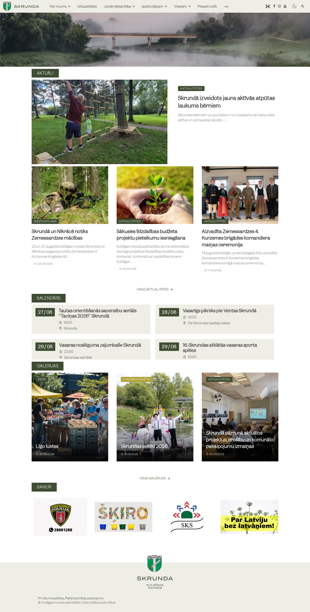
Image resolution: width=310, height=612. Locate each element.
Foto (42, 379)
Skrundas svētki (136, 379)
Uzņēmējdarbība (117, 6)
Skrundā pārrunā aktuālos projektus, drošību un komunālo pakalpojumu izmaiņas (239, 439)
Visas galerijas (152, 478)
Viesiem (180, 6)
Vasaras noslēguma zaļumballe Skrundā (100, 345)
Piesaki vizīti (207, 6)
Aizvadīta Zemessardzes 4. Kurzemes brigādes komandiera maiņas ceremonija (236, 238)
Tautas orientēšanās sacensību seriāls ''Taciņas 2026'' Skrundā (97, 313)
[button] (36, 512)
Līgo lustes (47, 446)
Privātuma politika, (51, 598)
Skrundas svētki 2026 (144, 446)
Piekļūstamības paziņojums (84, 598)
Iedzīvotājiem (152, 6)
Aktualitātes (87, 6)
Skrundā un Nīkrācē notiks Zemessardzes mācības (60, 234)
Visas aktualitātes (153, 289)
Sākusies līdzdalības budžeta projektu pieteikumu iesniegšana (151, 234)
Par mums (58, 6)
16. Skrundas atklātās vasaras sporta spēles (220, 347)
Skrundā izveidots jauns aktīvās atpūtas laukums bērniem (226, 101)
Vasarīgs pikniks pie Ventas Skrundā (219, 310)
